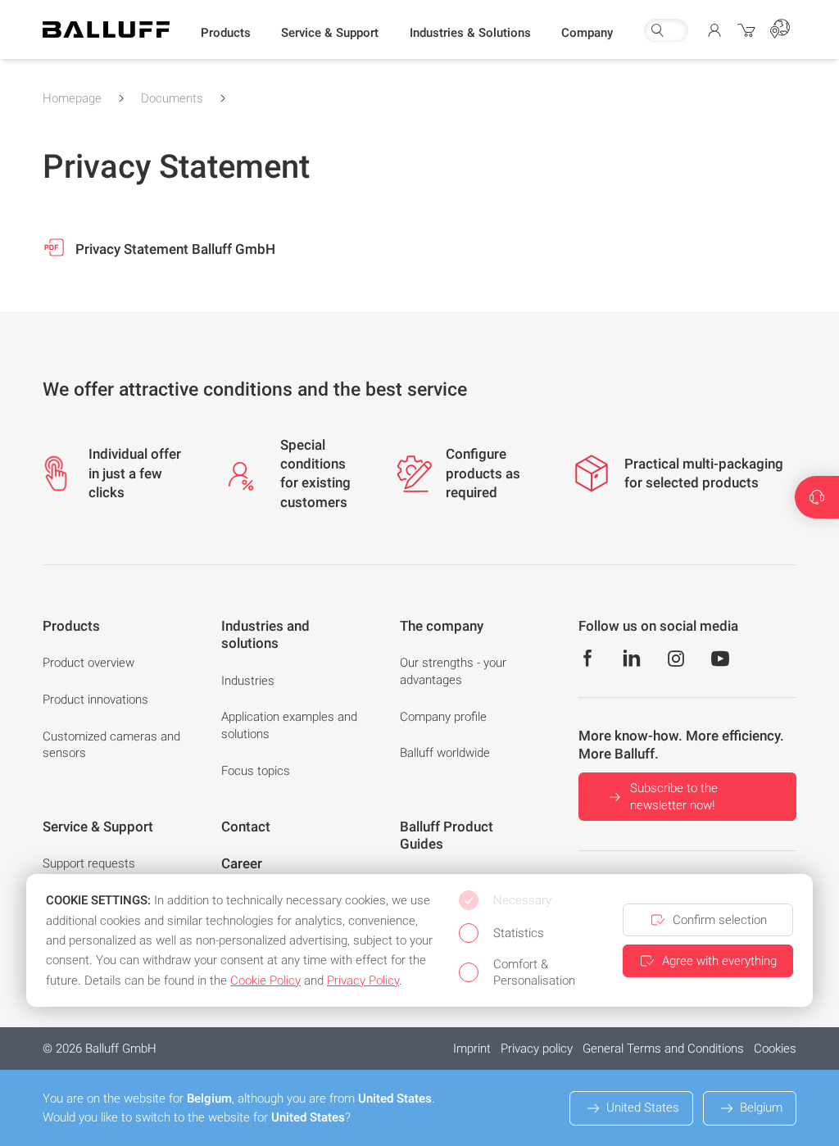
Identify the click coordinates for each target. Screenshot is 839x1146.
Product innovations (95, 699)
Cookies (775, 1048)
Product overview (88, 662)
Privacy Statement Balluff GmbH (173, 249)
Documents (172, 98)
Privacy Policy (363, 980)
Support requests (89, 863)
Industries (247, 680)
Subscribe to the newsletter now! (674, 797)
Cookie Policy (265, 980)
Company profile (443, 716)
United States (642, 1107)
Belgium (761, 1107)
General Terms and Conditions (663, 1048)
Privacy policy (537, 1048)
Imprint (472, 1048)
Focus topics (255, 770)
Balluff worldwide (445, 752)
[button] (226, 33)
